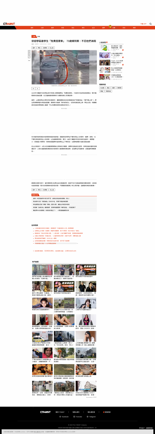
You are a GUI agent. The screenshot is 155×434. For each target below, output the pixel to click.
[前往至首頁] (9, 24)
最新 (32, 27)
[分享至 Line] (29, 51)
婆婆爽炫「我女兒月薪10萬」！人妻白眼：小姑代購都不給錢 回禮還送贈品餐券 (59, 233)
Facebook (65, 416)
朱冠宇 (36, 44)
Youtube (79, 416)
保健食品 (108, 91)
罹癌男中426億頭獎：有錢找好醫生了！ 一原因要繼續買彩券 (51, 210)
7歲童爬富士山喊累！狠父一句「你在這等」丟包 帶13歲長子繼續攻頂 (64, 344)
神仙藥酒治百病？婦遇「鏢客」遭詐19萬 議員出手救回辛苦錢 (51, 204)
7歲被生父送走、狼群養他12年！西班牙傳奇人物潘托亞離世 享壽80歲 (64, 394)
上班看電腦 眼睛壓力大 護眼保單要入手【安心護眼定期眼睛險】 (86, 344)
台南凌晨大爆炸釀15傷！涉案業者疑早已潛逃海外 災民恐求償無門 (86, 360)
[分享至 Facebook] (29, 54)
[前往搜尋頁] (151, 24)
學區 (39, 48)
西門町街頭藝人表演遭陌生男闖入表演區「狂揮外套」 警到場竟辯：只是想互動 (42, 277)
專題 (134, 27)
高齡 (113, 88)
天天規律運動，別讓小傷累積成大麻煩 (64, 327)
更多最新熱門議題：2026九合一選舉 (45, 238)
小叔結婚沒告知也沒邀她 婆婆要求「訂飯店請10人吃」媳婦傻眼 (54, 228)
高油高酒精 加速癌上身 (83, 376)
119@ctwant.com (70, 251)
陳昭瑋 (119, 88)
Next (29, 60)
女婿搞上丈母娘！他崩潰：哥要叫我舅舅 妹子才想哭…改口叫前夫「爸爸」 (57, 231)
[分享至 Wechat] (29, 57)
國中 (34, 48)
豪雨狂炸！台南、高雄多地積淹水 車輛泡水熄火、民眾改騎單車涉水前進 (42, 394)
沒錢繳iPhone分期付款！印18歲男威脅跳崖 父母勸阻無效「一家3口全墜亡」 (64, 310)
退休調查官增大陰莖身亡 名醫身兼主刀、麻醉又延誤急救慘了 (64, 277)
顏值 (101, 91)
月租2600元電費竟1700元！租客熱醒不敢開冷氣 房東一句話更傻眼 (86, 394)
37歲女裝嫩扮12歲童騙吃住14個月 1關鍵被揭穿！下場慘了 (42, 360)
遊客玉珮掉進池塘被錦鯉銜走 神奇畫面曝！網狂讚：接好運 (64, 377)
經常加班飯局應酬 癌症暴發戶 (42, 376)
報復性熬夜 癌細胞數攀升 (40, 309)
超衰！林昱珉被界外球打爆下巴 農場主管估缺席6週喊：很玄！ (51, 198)
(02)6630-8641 (49, 251)
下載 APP (143, 24)
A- (37, 88)
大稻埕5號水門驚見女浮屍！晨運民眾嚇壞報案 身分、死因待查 (42, 344)
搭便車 (45, 48)
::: (22, 27)
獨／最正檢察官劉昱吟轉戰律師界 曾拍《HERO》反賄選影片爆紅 (86, 327)
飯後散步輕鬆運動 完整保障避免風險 (64, 360)
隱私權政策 (37, 432)
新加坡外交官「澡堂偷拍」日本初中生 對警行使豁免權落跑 (50, 201)
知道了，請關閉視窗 (147, 428)
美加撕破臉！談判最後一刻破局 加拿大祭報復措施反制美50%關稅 (42, 327)
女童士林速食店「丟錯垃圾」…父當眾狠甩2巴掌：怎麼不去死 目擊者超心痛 (58, 236)
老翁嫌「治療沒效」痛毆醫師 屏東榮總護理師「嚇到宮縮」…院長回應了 (54, 207)
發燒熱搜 (107, 412)
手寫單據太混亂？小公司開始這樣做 (45, 243)
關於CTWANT (60, 412)
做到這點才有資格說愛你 (84, 276)
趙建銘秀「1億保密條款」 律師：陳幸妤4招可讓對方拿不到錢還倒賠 (86, 294)
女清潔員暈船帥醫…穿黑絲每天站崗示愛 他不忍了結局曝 (52, 241)
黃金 (108, 88)
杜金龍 (102, 88)
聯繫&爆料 (76, 412)
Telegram (92, 416)
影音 (124, 27)
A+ (33, 88)
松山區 (52, 48)
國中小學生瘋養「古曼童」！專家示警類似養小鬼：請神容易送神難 (42, 294)
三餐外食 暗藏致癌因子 (83, 309)
